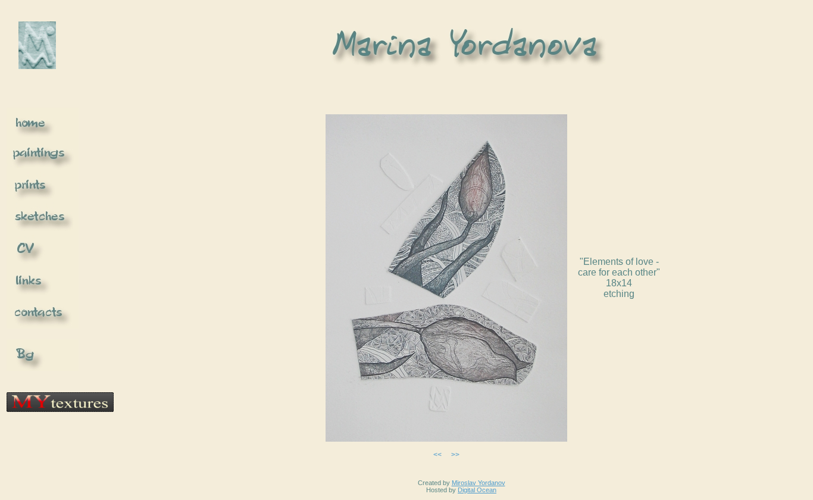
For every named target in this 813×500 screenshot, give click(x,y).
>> (455, 455)
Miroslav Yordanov (478, 482)
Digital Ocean (477, 489)
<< (437, 455)
